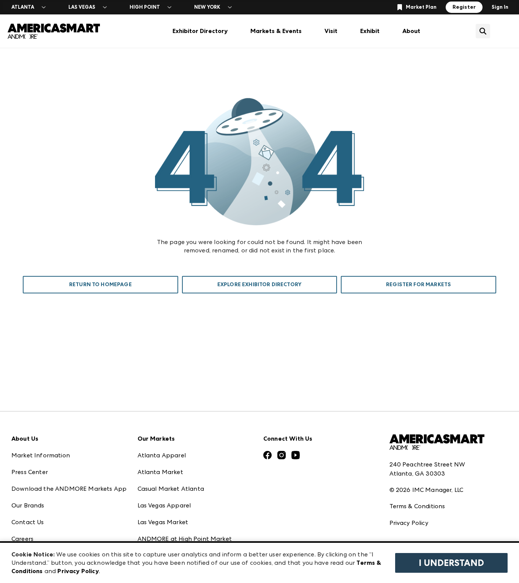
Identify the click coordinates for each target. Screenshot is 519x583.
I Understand (451, 563)
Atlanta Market (160, 472)
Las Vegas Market (163, 522)
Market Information (40, 455)
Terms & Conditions (417, 506)
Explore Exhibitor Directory (259, 284)
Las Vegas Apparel (164, 505)
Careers (22, 538)
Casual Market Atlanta (171, 488)
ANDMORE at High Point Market (185, 538)
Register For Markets (418, 284)
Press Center (29, 472)
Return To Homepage (100, 284)
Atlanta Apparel (162, 455)
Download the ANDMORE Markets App (69, 488)
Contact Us (27, 522)
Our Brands (27, 505)
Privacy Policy (408, 522)
